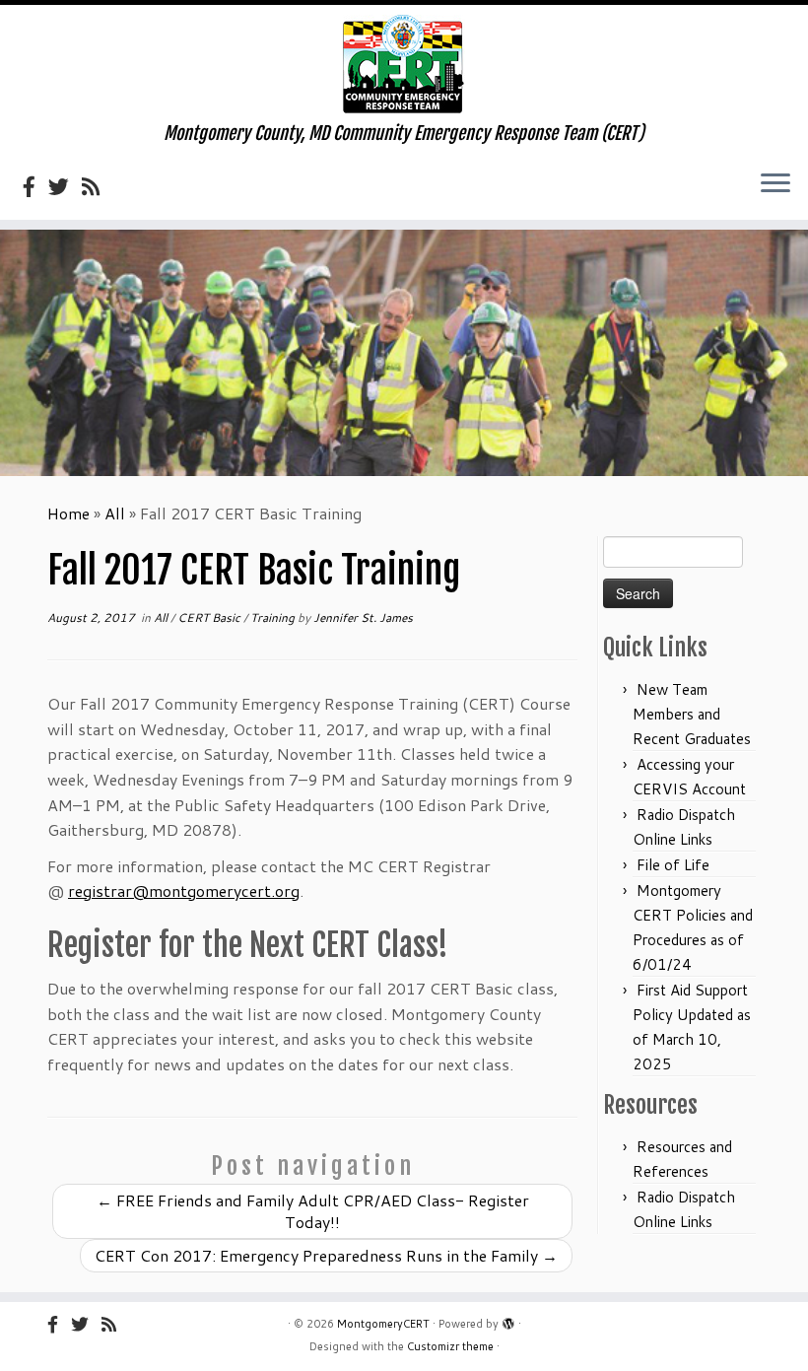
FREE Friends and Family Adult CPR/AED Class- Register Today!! (313, 1211)
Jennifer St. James (363, 617)
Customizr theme (450, 1346)
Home (68, 513)
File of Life (673, 865)
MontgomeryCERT (383, 1324)
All (114, 513)
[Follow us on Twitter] (65, 186)
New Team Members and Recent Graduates (692, 714)
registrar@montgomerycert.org (184, 890)
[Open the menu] (775, 184)
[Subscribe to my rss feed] (97, 186)
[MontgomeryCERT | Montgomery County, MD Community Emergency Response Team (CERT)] (404, 64)
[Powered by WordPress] (508, 1320)
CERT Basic (210, 617)
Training (274, 617)
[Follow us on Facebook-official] (35, 186)
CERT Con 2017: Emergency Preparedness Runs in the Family (326, 1255)
